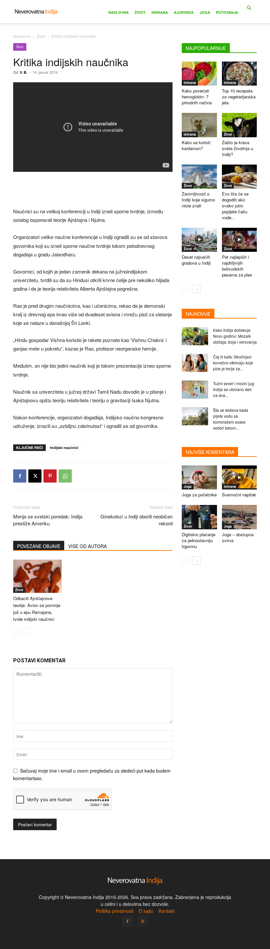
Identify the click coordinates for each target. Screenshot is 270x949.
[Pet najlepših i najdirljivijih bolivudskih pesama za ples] (239, 240)
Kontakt (167, 911)
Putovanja (227, 12)
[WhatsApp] (65, 476)
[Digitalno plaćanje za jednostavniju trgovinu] (199, 517)
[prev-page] (17, 632)
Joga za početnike (199, 494)
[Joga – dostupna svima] (239, 517)
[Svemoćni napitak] (239, 477)
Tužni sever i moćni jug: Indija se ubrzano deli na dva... (234, 389)
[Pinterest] (50, 476)
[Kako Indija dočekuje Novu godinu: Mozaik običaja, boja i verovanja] (195, 336)
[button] (249, 8)
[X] (34, 476)
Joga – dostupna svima (238, 537)
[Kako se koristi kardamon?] (199, 125)
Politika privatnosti (114, 911)
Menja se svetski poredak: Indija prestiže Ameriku (47, 520)
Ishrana (159, 12)
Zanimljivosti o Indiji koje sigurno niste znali (198, 200)
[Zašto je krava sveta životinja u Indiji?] (239, 125)
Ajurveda (184, 12)
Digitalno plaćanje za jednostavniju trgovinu (198, 540)
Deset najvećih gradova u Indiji (196, 260)
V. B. (23, 72)
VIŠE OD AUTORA (87, 546)
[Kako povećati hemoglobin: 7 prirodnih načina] (199, 74)
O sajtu (146, 911)
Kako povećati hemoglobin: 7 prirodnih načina (197, 97)
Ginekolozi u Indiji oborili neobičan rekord (136, 520)
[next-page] (196, 289)
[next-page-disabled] (28, 632)
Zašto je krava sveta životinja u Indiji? (237, 148)
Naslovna (118, 12)
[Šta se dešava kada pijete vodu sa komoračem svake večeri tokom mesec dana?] (195, 416)
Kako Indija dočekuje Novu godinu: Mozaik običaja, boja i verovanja (235, 336)
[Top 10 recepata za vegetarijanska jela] (239, 74)
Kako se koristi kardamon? (196, 145)
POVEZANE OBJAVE (38, 546)
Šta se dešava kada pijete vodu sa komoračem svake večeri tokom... (230, 419)
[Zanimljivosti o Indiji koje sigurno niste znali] (199, 177)
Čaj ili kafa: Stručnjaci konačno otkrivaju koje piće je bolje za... (233, 362)
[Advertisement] (93, 190)
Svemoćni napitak (239, 494)
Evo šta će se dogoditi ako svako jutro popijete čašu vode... (235, 206)
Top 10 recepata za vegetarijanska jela (239, 97)
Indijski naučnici (64, 447)
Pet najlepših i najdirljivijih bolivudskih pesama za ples (237, 266)
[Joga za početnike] (199, 477)
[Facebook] (19, 476)
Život (140, 12)
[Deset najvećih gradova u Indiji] (199, 240)
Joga (205, 12)
